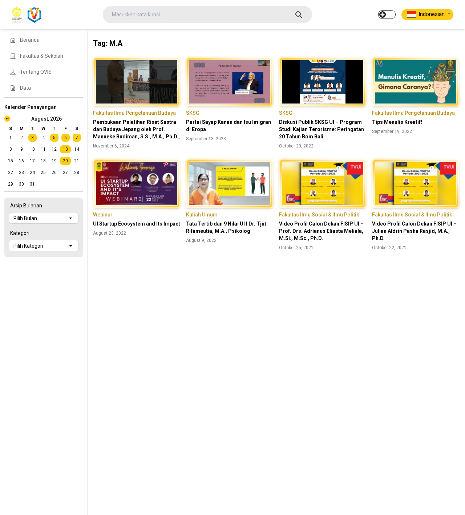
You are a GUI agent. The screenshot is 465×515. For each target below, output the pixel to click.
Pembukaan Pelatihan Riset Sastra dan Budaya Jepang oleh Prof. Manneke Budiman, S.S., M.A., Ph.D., (136, 129)
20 (65, 160)
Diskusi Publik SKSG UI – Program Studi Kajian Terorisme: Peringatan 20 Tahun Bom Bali (321, 129)
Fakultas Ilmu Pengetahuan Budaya (134, 113)
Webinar (103, 215)
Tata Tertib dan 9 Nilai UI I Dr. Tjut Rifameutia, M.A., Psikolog (226, 227)
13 (65, 149)
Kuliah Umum (202, 215)
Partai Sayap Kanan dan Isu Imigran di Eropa (228, 125)
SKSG (192, 113)
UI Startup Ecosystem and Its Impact (136, 224)
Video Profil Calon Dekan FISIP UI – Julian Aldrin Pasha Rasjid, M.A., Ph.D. (414, 231)
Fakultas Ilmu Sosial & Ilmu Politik (319, 215)
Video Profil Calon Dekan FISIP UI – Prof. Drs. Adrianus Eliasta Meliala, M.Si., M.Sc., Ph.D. (321, 231)
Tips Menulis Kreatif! (397, 122)
